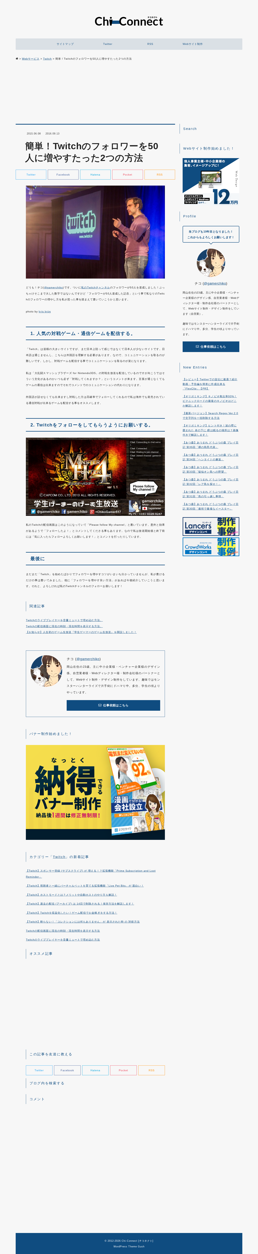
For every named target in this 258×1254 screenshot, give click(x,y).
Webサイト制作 (193, 43)
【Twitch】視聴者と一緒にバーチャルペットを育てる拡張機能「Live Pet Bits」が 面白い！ (85, 885)
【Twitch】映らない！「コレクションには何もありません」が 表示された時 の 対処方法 (83, 921)
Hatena (95, 174)
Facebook (63, 174)
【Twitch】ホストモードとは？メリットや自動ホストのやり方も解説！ (71, 894)
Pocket (127, 174)
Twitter (107, 43)
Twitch (59, 857)
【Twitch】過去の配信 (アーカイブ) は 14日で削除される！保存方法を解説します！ (80, 903)
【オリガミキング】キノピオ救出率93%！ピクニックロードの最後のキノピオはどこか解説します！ (210, 401)
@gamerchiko (53, 287)
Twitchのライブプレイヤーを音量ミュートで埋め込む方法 (63, 939)
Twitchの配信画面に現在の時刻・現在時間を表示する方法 (63, 930)
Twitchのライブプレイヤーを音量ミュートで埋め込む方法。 (64, 620)
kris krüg (45, 311)
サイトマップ (65, 43)
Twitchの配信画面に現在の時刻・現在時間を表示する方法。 (64, 626)
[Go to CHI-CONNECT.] (17, 58)
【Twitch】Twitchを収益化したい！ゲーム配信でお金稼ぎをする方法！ (71, 912)
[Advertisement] (129, 92)
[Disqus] (95, 1155)
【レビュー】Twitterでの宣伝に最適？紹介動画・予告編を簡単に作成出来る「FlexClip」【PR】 (210, 384)
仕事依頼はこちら (115, 705)
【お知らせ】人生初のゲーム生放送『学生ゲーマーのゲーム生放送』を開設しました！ (81, 632)
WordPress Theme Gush (129, 1246)
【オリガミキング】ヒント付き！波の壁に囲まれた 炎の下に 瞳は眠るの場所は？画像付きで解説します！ (211, 430)
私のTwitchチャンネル (95, 287)
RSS (150, 43)
